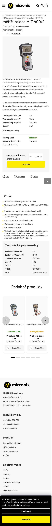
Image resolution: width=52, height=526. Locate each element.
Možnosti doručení (10, 145)
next (45, 320)
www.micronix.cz (10, 428)
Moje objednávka (10, 490)
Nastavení (26, 511)
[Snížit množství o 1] (31, 156)
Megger (17, 33)
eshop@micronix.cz (11, 424)
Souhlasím (26, 519)
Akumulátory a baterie (12, 443)
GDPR (6, 486)
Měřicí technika (9, 447)
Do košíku (26, 164)
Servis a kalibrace (10, 451)
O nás (5, 470)
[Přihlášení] (42, 6)
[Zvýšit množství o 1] (41, 156)
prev (6, 320)
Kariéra (6, 478)
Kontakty (6, 474)
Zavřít (6, 178)
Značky (6, 455)
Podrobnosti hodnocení (12, 29)
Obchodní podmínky (11, 482)
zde (27, 505)
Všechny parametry (11, 130)
